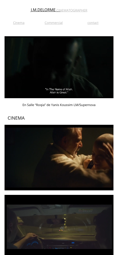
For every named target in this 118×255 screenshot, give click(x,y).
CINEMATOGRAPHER (71, 10)
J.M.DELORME (43, 10)
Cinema (19, 23)
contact (93, 23)
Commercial (54, 23)
